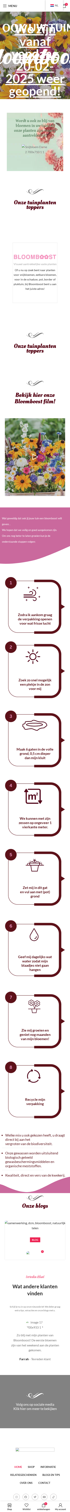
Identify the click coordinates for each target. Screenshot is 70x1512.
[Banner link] (35, 142)
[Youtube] (44, 1497)
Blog (35, 1239)
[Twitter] (35, 1497)
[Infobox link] (35, 272)
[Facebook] (26, 1497)
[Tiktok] (53, 1497)
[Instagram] (16, 1497)
